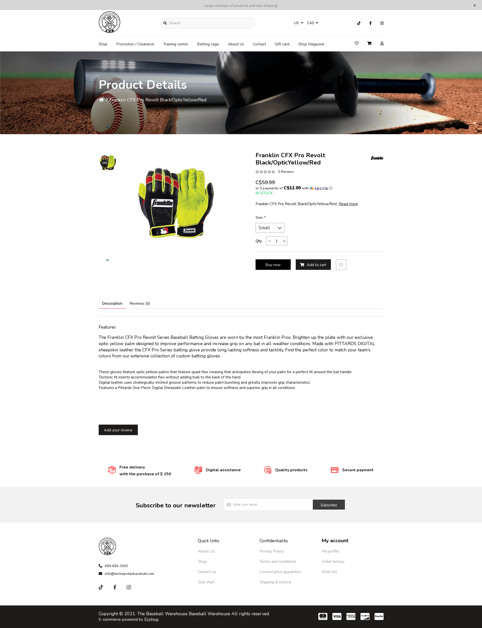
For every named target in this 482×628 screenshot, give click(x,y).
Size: (261, 217)
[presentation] (107, 127)
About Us (236, 44)
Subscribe (329, 505)
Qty (259, 241)
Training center (175, 44)
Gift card (282, 44)
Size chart (206, 582)
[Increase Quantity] (284, 241)
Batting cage (208, 44)
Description (112, 303)
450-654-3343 (116, 566)
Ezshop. (151, 619)
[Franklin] (377, 158)
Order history (333, 561)
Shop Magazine (311, 44)
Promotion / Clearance (135, 44)
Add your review (118, 430)
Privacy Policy (272, 551)
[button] (107, 163)
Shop (103, 44)
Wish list (329, 572)
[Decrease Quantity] (269, 241)
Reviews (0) (140, 303)
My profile (330, 551)
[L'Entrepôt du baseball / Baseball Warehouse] (110, 32)
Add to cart (316, 264)
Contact (259, 44)
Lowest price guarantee (280, 572)
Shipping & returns (275, 582)
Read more (348, 203)
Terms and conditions (278, 561)
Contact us (207, 572)
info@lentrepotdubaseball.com (129, 573)
